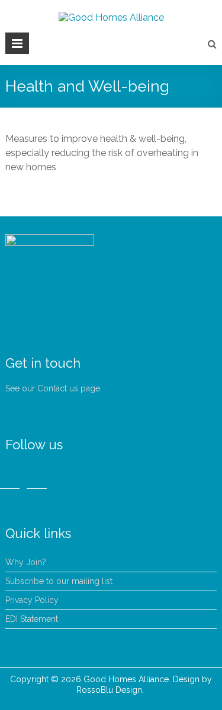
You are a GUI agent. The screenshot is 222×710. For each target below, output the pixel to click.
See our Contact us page (52, 388)
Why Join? (25, 562)
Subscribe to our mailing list (58, 581)
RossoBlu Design (109, 690)
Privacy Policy (32, 600)
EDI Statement (31, 619)
